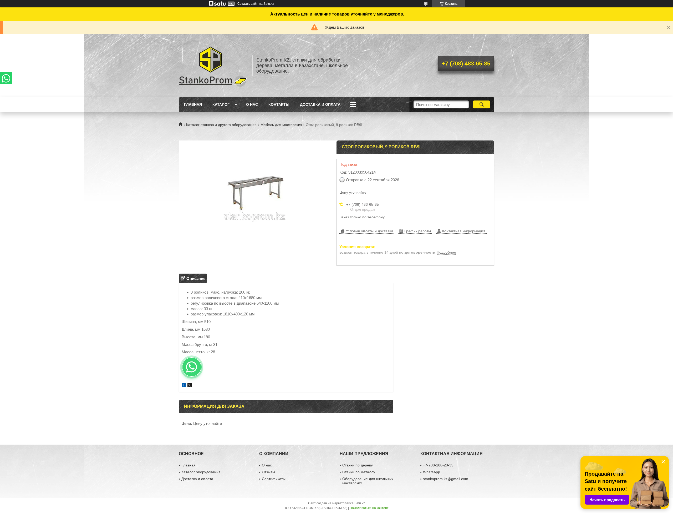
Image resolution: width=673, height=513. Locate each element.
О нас (252, 104)
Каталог (221, 104)
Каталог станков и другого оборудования (221, 125)
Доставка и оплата (320, 104)
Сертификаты (273, 479)
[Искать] (481, 104)
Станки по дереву (357, 465)
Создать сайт (247, 4)
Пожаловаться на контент (369, 508)
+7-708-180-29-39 (438, 465)
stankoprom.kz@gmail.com (445, 479)
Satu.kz (359, 503)
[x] (189, 386)
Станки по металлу (358, 472)
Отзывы (268, 472)
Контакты (278, 104)
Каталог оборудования (201, 472)
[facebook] (184, 386)
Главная (193, 104)
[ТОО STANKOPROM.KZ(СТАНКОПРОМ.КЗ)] (213, 65)
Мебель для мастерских (281, 125)
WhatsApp (431, 472)
